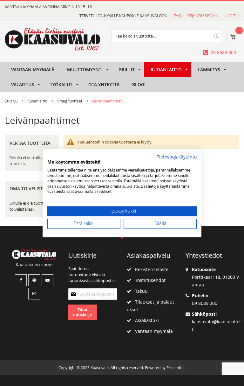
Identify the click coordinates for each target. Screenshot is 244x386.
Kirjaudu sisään (202, 15)
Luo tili (232, 15)
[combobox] (166, 36)
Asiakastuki (145, 320)
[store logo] (52, 39)
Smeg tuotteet (70, 100)
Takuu (139, 291)
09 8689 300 (223, 52)
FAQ (177, 15)
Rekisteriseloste (149, 269)
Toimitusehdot (148, 280)
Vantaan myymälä (152, 331)
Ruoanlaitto (37, 100)
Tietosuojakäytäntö (177, 157)
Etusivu (11, 100)
